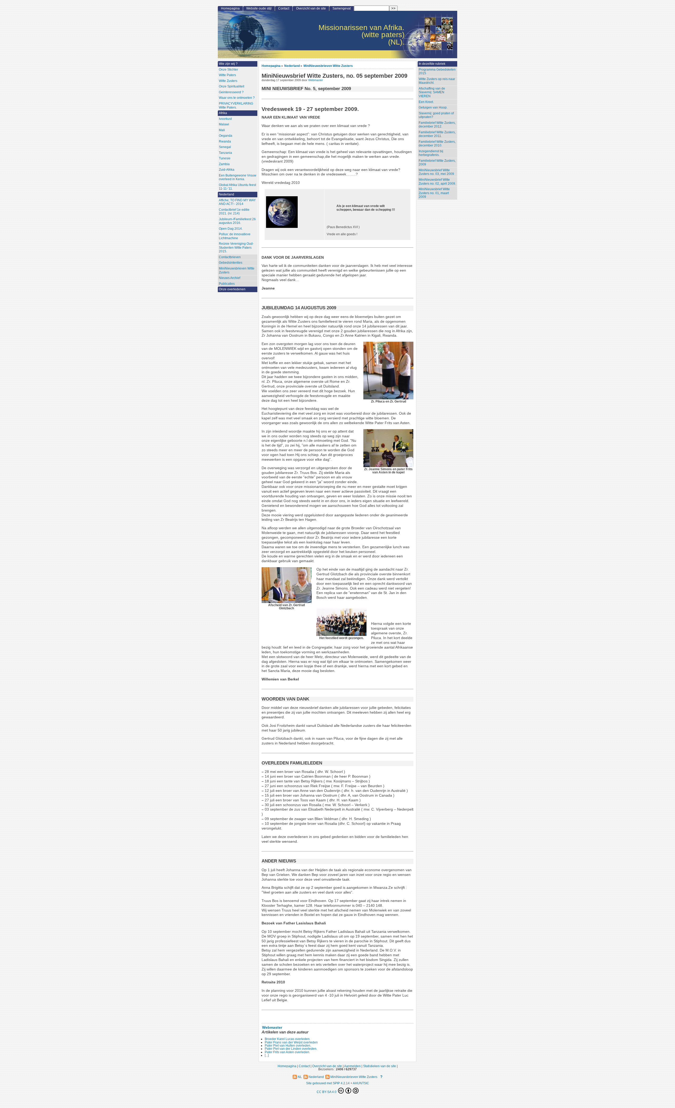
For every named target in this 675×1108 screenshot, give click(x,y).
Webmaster (315, 80)
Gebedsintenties (230, 262)
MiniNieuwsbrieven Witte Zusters (328, 65)
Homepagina (271, 65)
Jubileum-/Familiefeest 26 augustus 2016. (237, 221)
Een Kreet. (426, 102)
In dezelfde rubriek (432, 64)
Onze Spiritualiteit (231, 86)
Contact (283, 8)
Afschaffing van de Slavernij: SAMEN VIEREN (432, 92)
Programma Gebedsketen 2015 (437, 71)
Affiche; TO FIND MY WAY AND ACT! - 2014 (237, 202)
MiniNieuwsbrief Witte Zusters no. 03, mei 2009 (436, 172)
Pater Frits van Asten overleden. (287, 1052)
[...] (267, 1055)
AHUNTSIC (361, 1083)
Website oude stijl (259, 8)
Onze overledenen (232, 289)
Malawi (224, 124)
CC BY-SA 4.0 (327, 1092)
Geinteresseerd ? (231, 92)
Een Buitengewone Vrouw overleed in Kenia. (237, 177)
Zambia (224, 164)
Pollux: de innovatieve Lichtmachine (234, 236)
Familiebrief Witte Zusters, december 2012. (437, 125)
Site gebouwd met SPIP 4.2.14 (328, 1083)
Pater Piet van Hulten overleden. (288, 1045)
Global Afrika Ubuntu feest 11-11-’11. (237, 187)
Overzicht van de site (311, 8)
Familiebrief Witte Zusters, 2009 (437, 162)
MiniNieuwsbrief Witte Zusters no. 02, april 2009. (437, 181)
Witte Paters (227, 75)
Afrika (223, 113)
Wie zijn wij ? (228, 64)
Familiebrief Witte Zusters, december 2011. (437, 134)
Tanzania (225, 153)
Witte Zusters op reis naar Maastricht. (437, 81)
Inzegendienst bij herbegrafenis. (431, 153)
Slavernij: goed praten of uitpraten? (436, 115)
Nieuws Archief (229, 278)
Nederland (292, 65)
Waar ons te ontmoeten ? (237, 98)
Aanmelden (352, 1066)
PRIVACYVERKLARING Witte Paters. (236, 105)
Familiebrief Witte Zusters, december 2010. (437, 144)
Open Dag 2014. (231, 229)
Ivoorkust (225, 119)
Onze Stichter (228, 69)
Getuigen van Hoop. (433, 107)
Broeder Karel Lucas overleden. (287, 1039)
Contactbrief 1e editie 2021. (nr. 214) (234, 211)
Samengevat (341, 8)
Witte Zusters (228, 81)
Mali (222, 130)
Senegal (225, 147)
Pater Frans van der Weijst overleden (291, 1042)
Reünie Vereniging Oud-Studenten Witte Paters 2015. (236, 247)
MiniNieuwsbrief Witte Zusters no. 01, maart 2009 (434, 193)
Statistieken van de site (379, 1066)
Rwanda (225, 141)
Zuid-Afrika (226, 169)
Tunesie (224, 158)
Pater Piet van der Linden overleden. (291, 1049)
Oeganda (225, 136)
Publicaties (227, 284)
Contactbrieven (230, 257)
